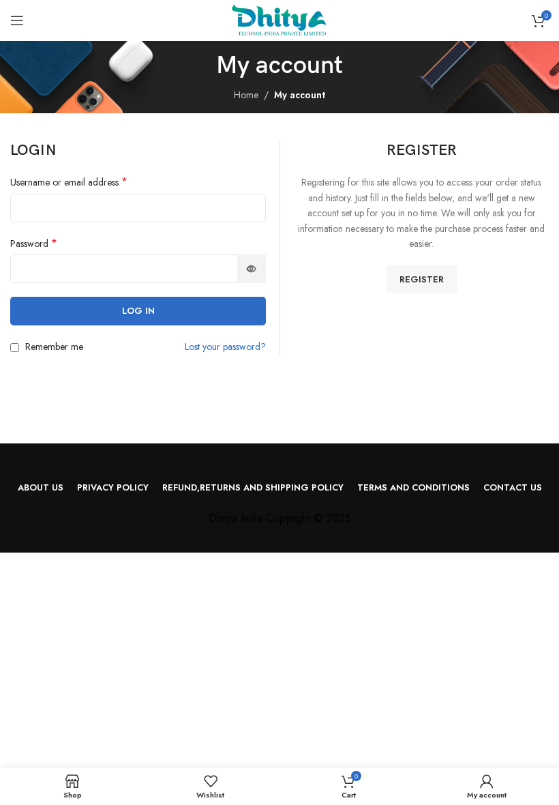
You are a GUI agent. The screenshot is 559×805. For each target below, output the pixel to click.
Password (33, 243)
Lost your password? (225, 346)
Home (246, 95)
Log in (138, 310)
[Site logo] (279, 19)
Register (421, 279)
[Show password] (251, 268)
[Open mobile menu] (17, 20)
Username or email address (68, 182)
